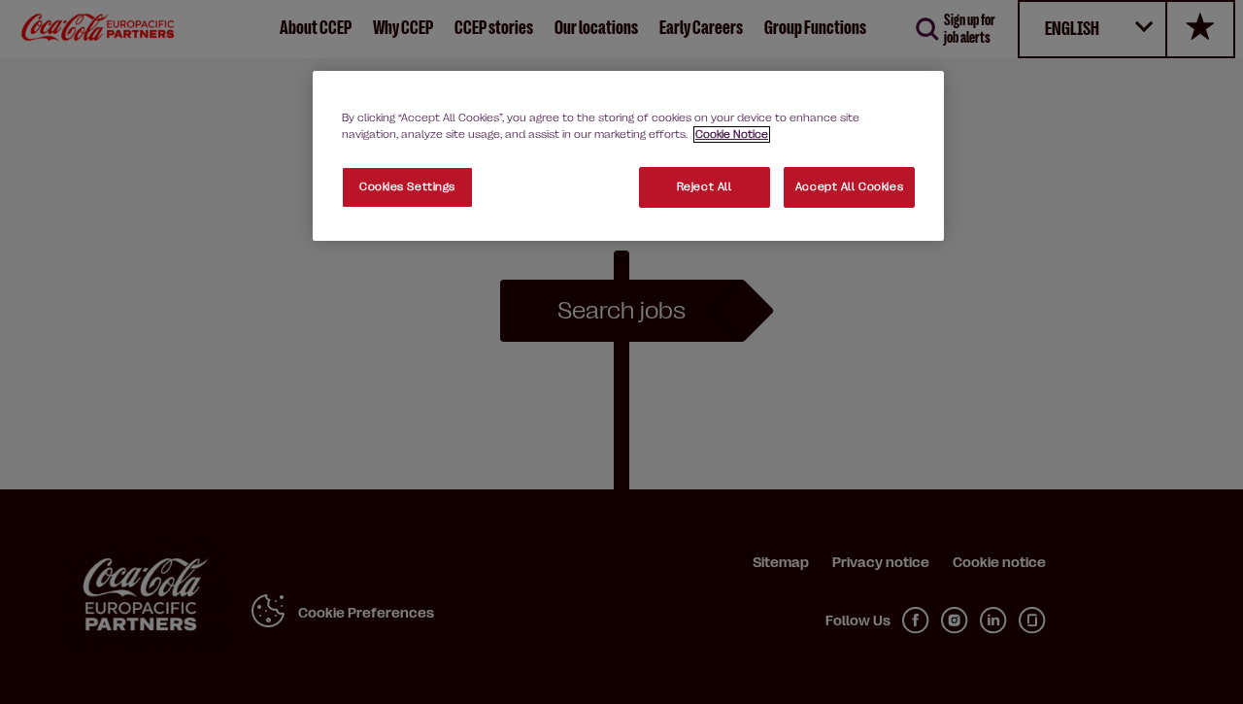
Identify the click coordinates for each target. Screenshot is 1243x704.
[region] (628, 156)
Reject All (704, 187)
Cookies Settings (407, 187)
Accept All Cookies (849, 187)
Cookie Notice (731, 134)
